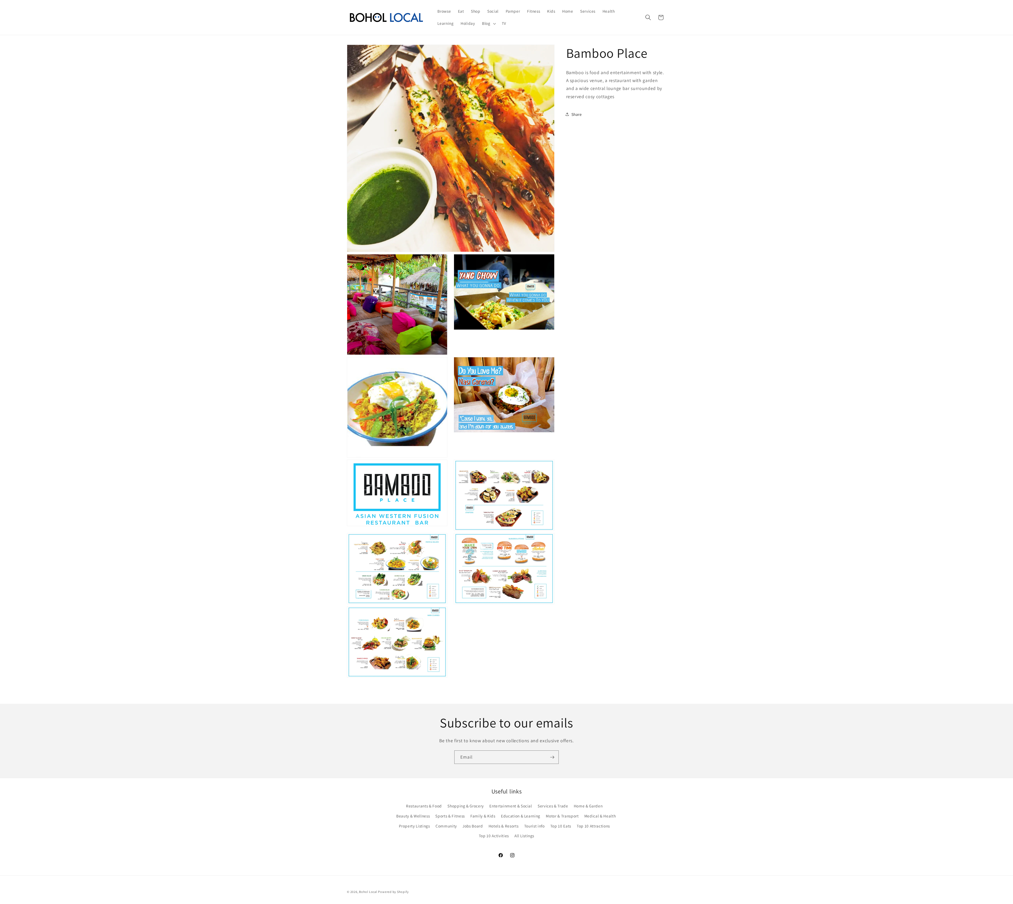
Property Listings (414, 825)
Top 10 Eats (560, 825)
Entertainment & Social (510, 805)
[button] (488, 23)
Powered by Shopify (393, 891)
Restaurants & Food (424, 805)
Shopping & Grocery (465, 805)
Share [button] (576, 114)
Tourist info (534, 825)
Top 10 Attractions (593, 825)
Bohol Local (368, 891)
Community (446, 825)
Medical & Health (600, 815)
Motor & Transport (562, 815)
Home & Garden (588, 805)
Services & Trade (553, 805)
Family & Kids (482, 815)
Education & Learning (520, 815)
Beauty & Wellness (413, 815)
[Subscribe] (552, 757)
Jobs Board (472, 825)
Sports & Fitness (450, 815)
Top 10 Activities (494, 835)
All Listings (524, 835)
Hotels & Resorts (504, 825)
